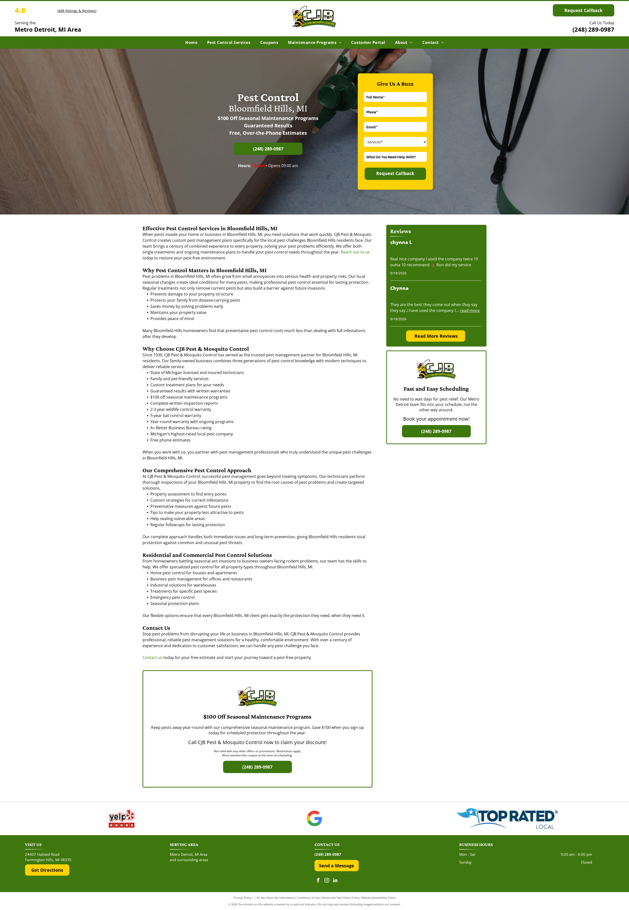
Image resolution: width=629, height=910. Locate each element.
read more (470, 310)
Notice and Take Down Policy (340, 897)
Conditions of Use (308, 897)
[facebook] (318, 881)
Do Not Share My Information (276, 897)
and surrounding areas (189, 859)
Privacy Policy (242, 897)
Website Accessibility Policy (378, 897)
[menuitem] (191, 42)
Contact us (152, 657)
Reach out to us (355, 252)
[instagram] (326, 881)
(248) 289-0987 (593, 29)
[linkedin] (335, 881)
